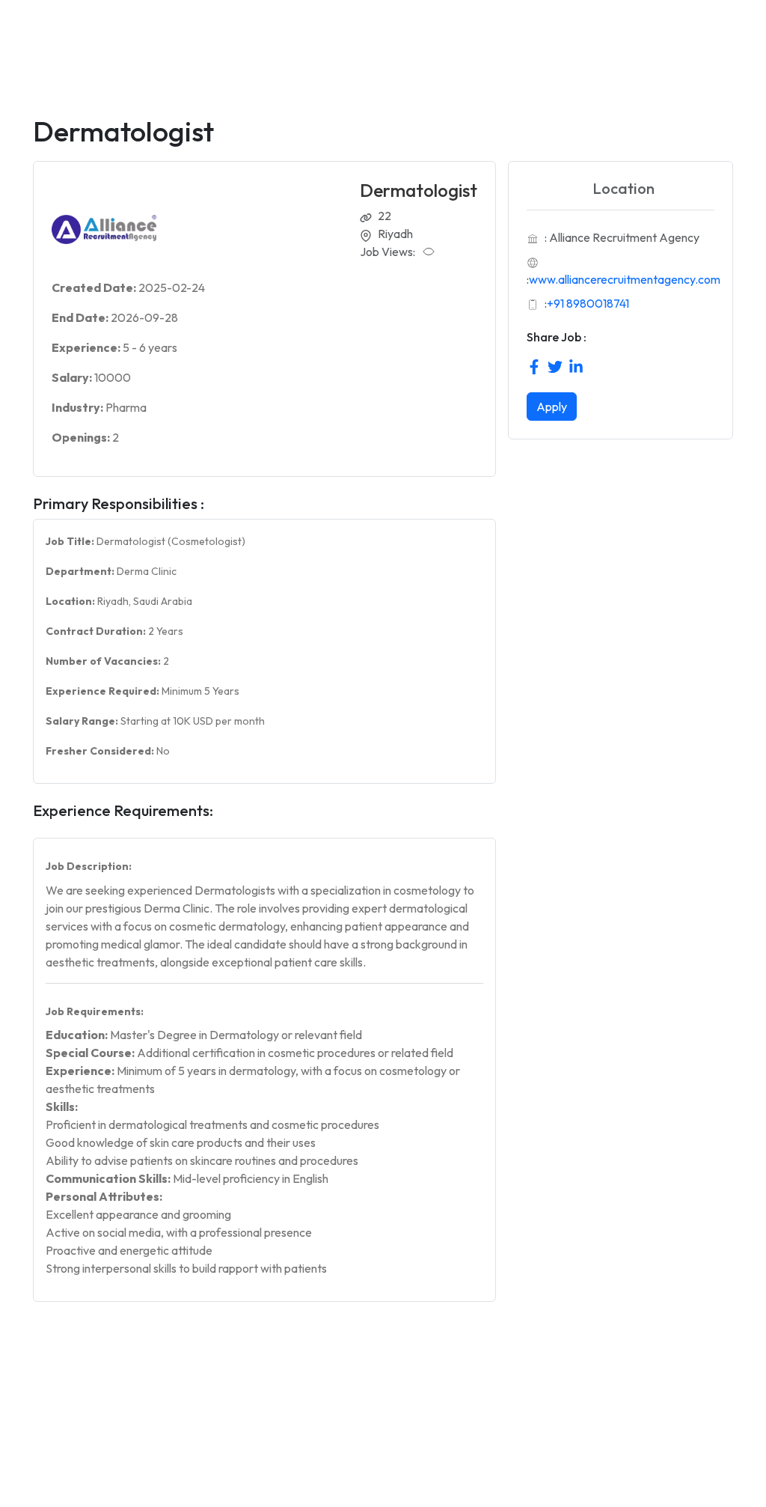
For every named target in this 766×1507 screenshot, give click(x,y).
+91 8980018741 (588, 303)
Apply (551, 406)
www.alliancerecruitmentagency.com (624, 279)
